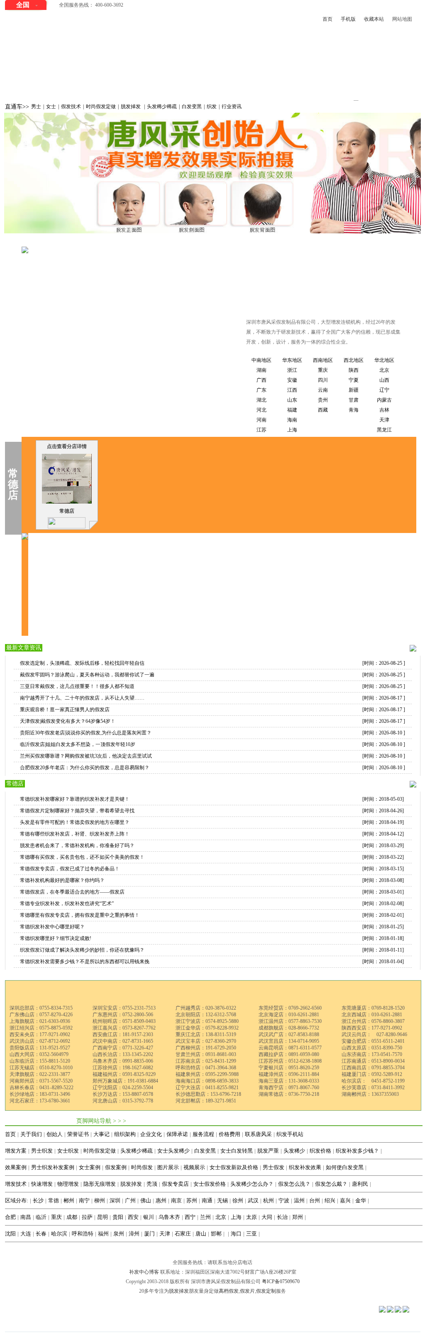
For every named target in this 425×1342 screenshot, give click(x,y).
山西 (384, 380)
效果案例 (16, 1167)
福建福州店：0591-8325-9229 (124, 1074)
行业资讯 (232, 106)
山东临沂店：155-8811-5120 (40, 1061)
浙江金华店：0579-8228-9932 (207, 1028)
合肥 (10, 1217)
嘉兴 (345, 1200)
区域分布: (16, 1200)
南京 (176, 1200)
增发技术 (16, 1184)
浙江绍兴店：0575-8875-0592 (41, 1028)
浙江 (292, 370)
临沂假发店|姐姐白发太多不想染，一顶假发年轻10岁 (77, 744)
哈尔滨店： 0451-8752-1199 (373, 1081)
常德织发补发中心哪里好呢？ (52, 927)
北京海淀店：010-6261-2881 (289, 1014)
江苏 (261, 430)
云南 (323, 390)
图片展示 (168, 1167)
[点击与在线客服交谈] (66, 522)
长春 (41, 1234)
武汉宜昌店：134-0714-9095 (289, 1041)
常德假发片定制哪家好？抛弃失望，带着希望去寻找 (77, 811)
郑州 (297, 1217)
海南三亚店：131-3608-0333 (289, 1081)
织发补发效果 (305, 1167)
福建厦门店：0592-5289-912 (372, 1074)
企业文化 (151, 1134)
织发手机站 (289, 1134)
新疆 (354, 390)
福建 (292, 410)
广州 (130, 1200)
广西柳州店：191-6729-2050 (206, 1048)
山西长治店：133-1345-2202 (123, 1054)
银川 (148, 1217)
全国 (22, 4)
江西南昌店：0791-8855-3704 (373, 1068)
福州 (103, 1234)
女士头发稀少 (173, 1151)
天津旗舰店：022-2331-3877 (40, 1074)
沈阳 (10, 1234)
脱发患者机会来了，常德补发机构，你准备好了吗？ (77, 845)
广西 (261, 380)
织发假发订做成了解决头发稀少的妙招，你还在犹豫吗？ (82, 950)
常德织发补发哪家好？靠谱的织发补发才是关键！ (74, 799)
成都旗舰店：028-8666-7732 (289, 1028)
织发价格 (320, 1151)
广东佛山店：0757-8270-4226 (41, 1014)
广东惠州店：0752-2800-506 (123, 1014)
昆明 (102, 1217)
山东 (292, 400)
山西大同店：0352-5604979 (39, 1054)
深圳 (115, 1200)
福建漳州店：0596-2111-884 (289, 1074)
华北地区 (384, 360)
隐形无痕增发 (99, 1184)
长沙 (38, 1200)
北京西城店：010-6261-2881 (372, 1014)
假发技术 (71, 106)
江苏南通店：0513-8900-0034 (373, 1061)
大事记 (101, 1134)
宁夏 (354, 380)
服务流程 (203, 1134)
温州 (299, 1200)
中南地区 (104, 242)
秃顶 (152, 1184)
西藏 (323, 410)
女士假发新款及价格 (234, 1167)
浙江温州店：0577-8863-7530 (290, 1021)
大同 (266, 1217)
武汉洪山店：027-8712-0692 (40, 1041)
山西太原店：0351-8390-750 (372, 1048)
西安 (133, 1217)
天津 (384, 420)
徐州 (237, 1200)
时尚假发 (142, 1167)
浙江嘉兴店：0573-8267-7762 (124, 1028)
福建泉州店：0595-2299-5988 (207, 1074)
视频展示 (194, 1167)
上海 (292, 430)
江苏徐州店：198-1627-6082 (123, 1068)
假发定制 (266, 1291)
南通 (207, 1200)
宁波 (283, 1200)
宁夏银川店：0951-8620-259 (289, 1068)
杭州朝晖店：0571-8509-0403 (124, 1021)
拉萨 (87, 1217)
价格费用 (229, 1134)
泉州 (118, 1234)
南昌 (25, 1217)
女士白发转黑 (236, 1151)
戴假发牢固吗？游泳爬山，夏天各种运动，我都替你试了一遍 (87, 675)
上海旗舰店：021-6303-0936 (40, 1021)
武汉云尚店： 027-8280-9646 (374, 1034)
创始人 (54, 1134)
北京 (384, 370)
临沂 (41, 1217)
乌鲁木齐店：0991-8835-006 (123, 1061)
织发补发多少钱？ (357, 1151)
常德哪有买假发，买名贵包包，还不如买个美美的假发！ (82, 857)
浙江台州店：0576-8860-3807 (373, 1021)
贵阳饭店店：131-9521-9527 (40, 1048)
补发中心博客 (144, 1272)
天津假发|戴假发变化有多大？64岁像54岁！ (67, 721)
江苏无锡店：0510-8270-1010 (41, 1068)
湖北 (261, 400)
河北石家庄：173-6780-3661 (40, 1101)
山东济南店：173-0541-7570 (372, 1054)
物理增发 (68, 1184)
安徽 (292, 380)
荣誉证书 (78, 1134)
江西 (292, 390)
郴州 (69, 1200)
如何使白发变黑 (345, 1167)
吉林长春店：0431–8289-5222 (41, 1087)
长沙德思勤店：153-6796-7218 (208, 1094)
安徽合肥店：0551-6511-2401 (373, 1041)
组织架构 (125, 1134)
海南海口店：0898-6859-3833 (207, 1081)
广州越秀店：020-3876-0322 (206, 1008)
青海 (354, 410)
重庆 (323, 370)
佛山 (145, 1200)
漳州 (134, 1234)
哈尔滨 (59, 1234)
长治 (282, 1217)
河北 (261, 410)
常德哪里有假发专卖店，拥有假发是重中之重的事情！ (79, 915)
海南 (292, 420)
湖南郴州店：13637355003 (370, 1094)
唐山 (200, 1234)
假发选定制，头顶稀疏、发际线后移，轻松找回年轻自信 (82, 663)
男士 (36, 106)
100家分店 (73, 242)
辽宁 (384, 390)
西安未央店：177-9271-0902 (40, 1034)
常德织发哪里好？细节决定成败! (55, 938)
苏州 (191, 1200)
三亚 (251, 1234)
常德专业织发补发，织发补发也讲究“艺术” (67, 903)
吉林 (384, 410)
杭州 (268, 1200)
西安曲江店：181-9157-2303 (123, 1034)
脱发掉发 (131, 106)
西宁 (190, 1217)
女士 (51, 106)
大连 (25, 1234)
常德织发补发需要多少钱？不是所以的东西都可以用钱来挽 (84, 961)
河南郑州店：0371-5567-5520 (41, 1081)
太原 (251, 1217)
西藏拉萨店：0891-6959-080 (289, 1054)
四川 (323, 380)
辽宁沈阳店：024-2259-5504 (123, 1087)
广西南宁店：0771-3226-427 (123, 1048)
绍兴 (330, 1200)
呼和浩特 (82, 1234)
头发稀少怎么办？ (252, 1184)
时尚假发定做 (101, 106)
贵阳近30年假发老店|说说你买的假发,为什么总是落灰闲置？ (85, 733)
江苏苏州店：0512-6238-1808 (290, 1061)
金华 (360, 1200)
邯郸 (216, 1234)
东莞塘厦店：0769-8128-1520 (373, 1008)
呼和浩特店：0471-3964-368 (206, 1068)
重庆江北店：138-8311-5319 (206, 1034)
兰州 (205, 1217)
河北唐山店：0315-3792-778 (123, 1101)
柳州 (99, 1200)
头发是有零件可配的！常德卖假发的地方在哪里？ (74, 822)
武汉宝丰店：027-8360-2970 (206, 1041)
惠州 (161, 1200)
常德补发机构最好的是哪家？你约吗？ (62, 880)
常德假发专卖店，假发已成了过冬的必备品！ (70, 869)
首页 (327, 19)
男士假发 (273, 1167)
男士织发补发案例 (52, 1167)
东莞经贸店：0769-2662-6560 (290, 1008)
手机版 (348, 19)
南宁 (84, 1200)
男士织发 (42, 1151)
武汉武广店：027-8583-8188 (289, 1034)
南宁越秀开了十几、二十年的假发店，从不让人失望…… (82, 698)
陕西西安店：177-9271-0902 (372, 1028)
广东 (261, 390)
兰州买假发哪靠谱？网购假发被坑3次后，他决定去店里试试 (86, 756)
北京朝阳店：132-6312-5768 (206, 1014)
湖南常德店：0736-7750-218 (289, 1094)
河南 (261, 420)
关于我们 (31, 1134)
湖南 (128, 242)
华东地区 (292, 360)
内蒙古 (384, 400)
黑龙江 (384, 430)
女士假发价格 (209, 1184)
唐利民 (360, 1184)
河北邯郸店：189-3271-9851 (206, 1101)
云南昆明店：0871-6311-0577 (290, 1048)
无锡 (222, 1200)
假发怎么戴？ (331, 1184)
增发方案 (16, 1151)
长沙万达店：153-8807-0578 (123, 1094)
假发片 (247, 1291)
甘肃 (354, 400)
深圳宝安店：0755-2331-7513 (124, 1008)
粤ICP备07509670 (281, 1281)
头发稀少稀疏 (162, 106)
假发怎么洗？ (294, 1184)
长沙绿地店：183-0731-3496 (40, 1094)
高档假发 (229, 1291)
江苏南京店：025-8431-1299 (206, 1061)
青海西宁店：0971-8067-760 (289, 1087)
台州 (314, 1200)
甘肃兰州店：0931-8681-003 (206, 1054)
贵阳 (117, 1217)
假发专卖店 (175, 1184)
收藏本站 (374, 19)
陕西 (354, 370)
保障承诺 (177, 1134)
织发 (212, 106)
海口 (236, 1234)
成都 (71, 1217)
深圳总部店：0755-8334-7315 (41, 1008)
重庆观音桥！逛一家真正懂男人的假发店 (65, 709)
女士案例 (89, 1167)
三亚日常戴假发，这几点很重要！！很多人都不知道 (77, 686)
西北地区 (354, 360)
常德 (147, 242)
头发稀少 (294, 1151)
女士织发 (68, 1151)
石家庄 (183, 1234)
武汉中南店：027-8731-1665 (123, 1041)
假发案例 (116, 1167)
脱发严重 (268, 1151)
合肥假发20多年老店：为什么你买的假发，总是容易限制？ (84, 767)
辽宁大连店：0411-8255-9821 (207, 1087)
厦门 (149, 1234)
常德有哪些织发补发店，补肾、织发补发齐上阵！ (74, 834)
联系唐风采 (258, 1134)
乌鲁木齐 (169, 1217)
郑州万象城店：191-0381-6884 (125, 1081)
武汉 (253, 1200)
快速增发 (42, 1184)
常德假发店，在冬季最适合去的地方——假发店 (72, 892)
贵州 (323, 400)
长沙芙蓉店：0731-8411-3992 (373, 1087)
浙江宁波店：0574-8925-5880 (207, 1021)
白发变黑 (192, 106)
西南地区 (323, 360)
